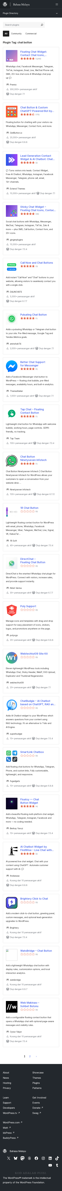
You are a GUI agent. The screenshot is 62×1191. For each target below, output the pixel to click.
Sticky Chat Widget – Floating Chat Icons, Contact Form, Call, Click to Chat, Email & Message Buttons (37, 208)
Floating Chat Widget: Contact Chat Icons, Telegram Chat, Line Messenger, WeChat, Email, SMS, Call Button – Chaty (37, 53)
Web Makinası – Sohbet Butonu (29, 1004)
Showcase (38, 1072)
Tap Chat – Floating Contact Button (32, 411)
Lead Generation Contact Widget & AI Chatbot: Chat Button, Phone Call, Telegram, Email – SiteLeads (37, 157)
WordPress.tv (11, 1113)
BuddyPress (11, 1137)
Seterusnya (36, 1056)
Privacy (7, 1088)
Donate (37, 1107)
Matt (7, 1127)
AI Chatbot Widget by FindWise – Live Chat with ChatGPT (36, 848)
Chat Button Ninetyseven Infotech (33, 458)
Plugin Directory (10, 13)
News (6, 1077)
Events (36, 1102)
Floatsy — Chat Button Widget (29, 801)
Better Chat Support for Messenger (32, 364)
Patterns (37, 1088)
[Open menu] (57, 4)
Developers (9, 1107)
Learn (6, 1097)
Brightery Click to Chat (34, 898)
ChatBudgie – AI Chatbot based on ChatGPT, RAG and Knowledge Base (37, 702)
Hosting (7, 1082)
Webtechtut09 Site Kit (34, 653)
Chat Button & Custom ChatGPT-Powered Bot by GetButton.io (36, 109)
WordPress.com (12, 1122)
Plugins (36, 1082)
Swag (36, 1113)
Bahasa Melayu (18, 1151)
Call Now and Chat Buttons (36, 262)
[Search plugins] (42, 25)
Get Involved (39, 1097)
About (6, 1072)
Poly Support (28, 606)
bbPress (9, 1132)
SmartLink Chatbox (32, 752)
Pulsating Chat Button (33, 314)
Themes (36, 1077)
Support (7, 1102)
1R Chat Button (29, 507)
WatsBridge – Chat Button (36, 950)
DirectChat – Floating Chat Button (32, 560)
